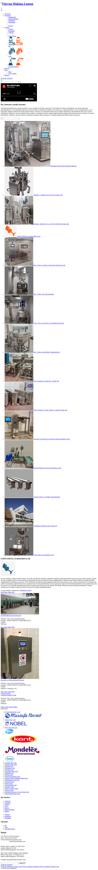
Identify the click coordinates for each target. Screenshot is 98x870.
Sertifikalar (11, 20)
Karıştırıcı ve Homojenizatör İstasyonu (12, 680)
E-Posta (3, 839)
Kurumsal (8, 15)
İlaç (9, 46)
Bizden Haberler (13, 19)
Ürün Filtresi (12, 36)
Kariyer (10, 26)
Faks (2, 838)
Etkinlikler (8, 818)
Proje (2, 592)
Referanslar (11, 22)
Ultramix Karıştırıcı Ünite (8, 695)
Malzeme (3, 624)
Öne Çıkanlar (12, 73)
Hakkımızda (12, 17)
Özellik (3, 622)
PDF (13, 592)
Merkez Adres (5, 846)
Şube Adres (4, 853)
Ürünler (7, 27)
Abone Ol (22, 863)
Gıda (9, 56)
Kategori (3, 620)
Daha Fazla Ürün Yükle (9, 707)
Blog (6, 70)
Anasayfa (7, 14)
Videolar (11, 32)
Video (9, 592)
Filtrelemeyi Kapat (25, 590)
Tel (2, 836)
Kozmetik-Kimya (13, 66)
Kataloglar (11, 31)
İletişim (7, 75)
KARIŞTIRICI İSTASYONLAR (11, 615)
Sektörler (3, 619)
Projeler (7, 68)
